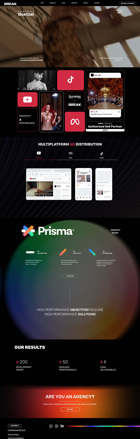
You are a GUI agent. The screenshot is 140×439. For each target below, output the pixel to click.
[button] (53, 3)
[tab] (39, 158)
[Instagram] (56, 426)
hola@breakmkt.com (16, 430)
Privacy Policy (13, 434)
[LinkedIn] (62, 426)
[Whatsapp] (51, 426)
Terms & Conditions (16, 438)
